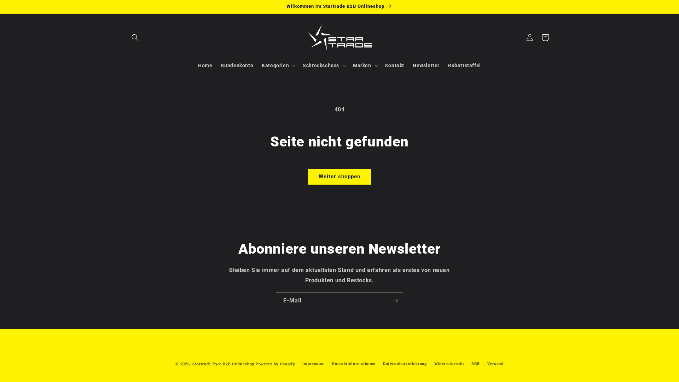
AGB (475, 363)
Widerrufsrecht (449, 363)
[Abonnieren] (395, 301)
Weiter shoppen (339, 176)
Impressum (313, 363)
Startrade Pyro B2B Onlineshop (223, 364)
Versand (495, 363)
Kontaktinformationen (354, 363)
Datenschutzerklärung (405, 363)
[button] (135, 37)
